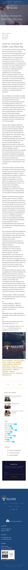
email (16, 323)
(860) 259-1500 (8, 1)
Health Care (17, 364)
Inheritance (19, 373)
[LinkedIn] (16, 509)
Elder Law (12, 371)
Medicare (16, 369)
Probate (9, 362)
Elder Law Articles (6, 33)
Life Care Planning (19, 360)
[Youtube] (14, 509)
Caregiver (7, 432)
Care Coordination (7, 360)
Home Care (14, 366)
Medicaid (18, 362)
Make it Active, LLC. (18, 566)
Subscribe (14, 476)
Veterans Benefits (7, 364)
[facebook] (11, 509)
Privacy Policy (4, 546)
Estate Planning (6, 368)
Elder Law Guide (14, 503)
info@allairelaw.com (18, 1)
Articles (22, 503)
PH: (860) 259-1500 (6, 537)
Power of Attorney (17, 368)
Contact (17, 506)
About (10, 506)
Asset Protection (7, 369)
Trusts (4, 362)
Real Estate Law (6, 375)
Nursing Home (6, 366)
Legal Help (5, 371)
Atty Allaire (13, 397)
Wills (14, 362)
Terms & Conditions (6, 548)
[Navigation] (1, 8)
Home (5, 503)
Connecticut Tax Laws (8, 373)
